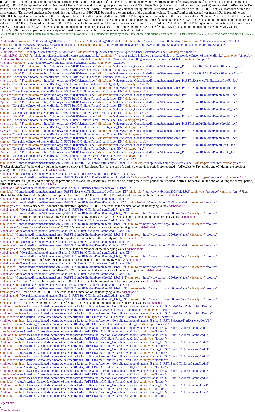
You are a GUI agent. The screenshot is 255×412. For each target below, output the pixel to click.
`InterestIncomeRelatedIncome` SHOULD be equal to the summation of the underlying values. (139, 16)
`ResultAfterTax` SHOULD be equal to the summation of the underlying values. (60, 26)
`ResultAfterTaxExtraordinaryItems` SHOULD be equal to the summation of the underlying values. (72, 23)
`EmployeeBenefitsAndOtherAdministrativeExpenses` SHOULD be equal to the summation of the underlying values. (92, 12)
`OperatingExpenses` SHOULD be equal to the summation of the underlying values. (104, 19)
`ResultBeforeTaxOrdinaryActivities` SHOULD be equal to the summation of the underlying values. (174, 26)
